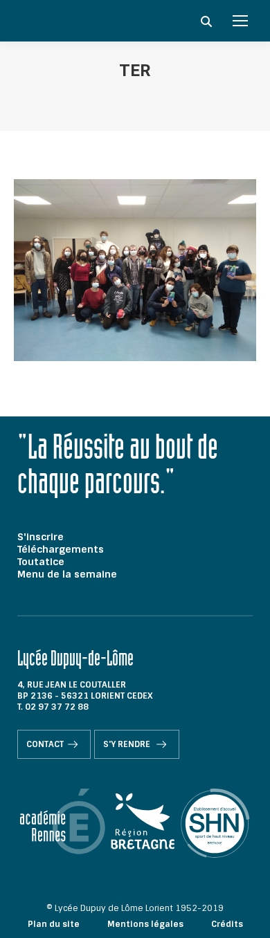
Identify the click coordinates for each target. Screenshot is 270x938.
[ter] (135, 270)
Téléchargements (60, 549)
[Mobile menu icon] (240, 20)
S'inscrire (40, 537)
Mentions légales (145, 924)
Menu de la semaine (67, 574)
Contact (45, 744)
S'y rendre (127, 744)
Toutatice (40, 561)
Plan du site (54, 924)
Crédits (227, 924)
